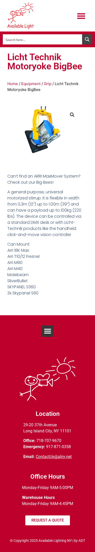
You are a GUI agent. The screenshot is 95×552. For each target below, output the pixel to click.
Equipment (31, 83)
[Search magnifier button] (87, 39)
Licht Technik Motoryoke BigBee (44, 62)
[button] (81, 16)
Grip (47, 83)
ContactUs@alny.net (54, 456)
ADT (82, 541)
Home (12, 83)
